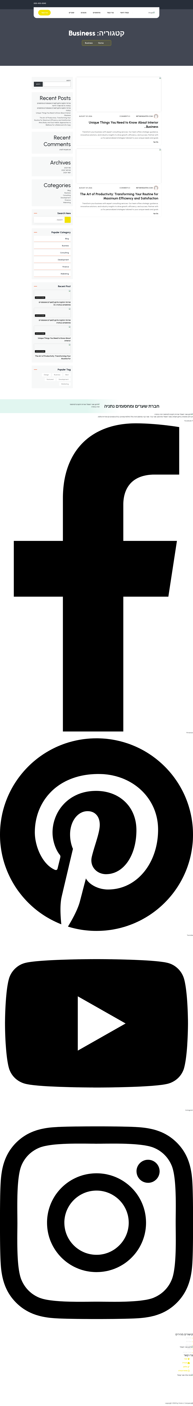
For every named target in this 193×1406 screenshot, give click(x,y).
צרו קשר (44, 13)
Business (89, 43)
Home (100, 43)
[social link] (158, 3)
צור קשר (110, 13)
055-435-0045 (40, 3)
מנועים (83, 13)
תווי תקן (189, 1345)
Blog (69, 190)
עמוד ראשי (124, 13)
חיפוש (69, 80)
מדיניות (189, 1338)
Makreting (67, 202)
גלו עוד (155, 142)
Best (67, 375)
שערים (71, 13)
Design (46, 375)
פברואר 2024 (66, 170)
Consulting (67, 195)
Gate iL (181, 1403)
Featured (50, 379)
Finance (68, 200)
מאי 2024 (67, 168)
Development (66, 198)
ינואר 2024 (67, 173)
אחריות (189, 1342)
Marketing (65, 384)
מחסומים (96, 13)
